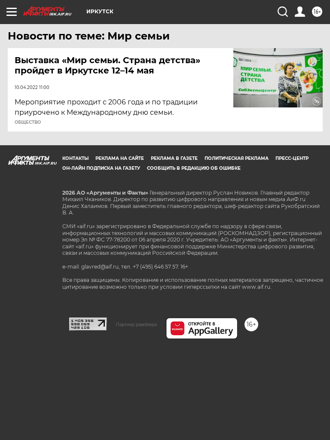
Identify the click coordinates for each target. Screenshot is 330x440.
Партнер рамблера (136, 324)
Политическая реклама (237, 158)
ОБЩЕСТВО (28, 122)
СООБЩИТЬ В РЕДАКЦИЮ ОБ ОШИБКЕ (194, 168)
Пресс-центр (292, 158)
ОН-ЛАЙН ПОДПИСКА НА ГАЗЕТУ (101, 168)
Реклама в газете (174, 158)
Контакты (75, 158)
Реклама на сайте (119, 158)
